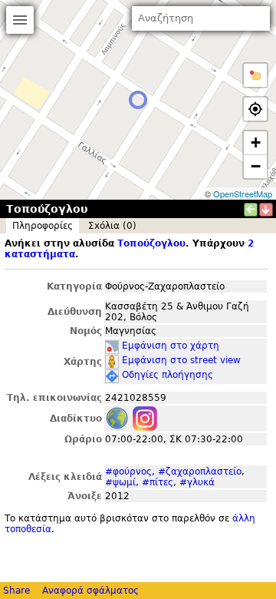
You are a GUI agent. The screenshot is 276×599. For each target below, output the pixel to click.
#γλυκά (197, 482)
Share (16, 590)
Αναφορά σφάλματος (90, 590)
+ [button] (256, 142)
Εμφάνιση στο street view (181, 360)
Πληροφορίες (42, 225)
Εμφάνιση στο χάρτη (170, 345)
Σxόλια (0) (112, 225)
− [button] (256, 166)
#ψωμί (120, 482)
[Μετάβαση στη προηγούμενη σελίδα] (251, 210)
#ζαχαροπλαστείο (200, 471)
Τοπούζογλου (151, 243)
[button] (255, 75)
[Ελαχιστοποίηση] (266, 210)
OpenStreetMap (242, 193)
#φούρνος (128, 471)
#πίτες (157, 482)
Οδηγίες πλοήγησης (167, 374)
